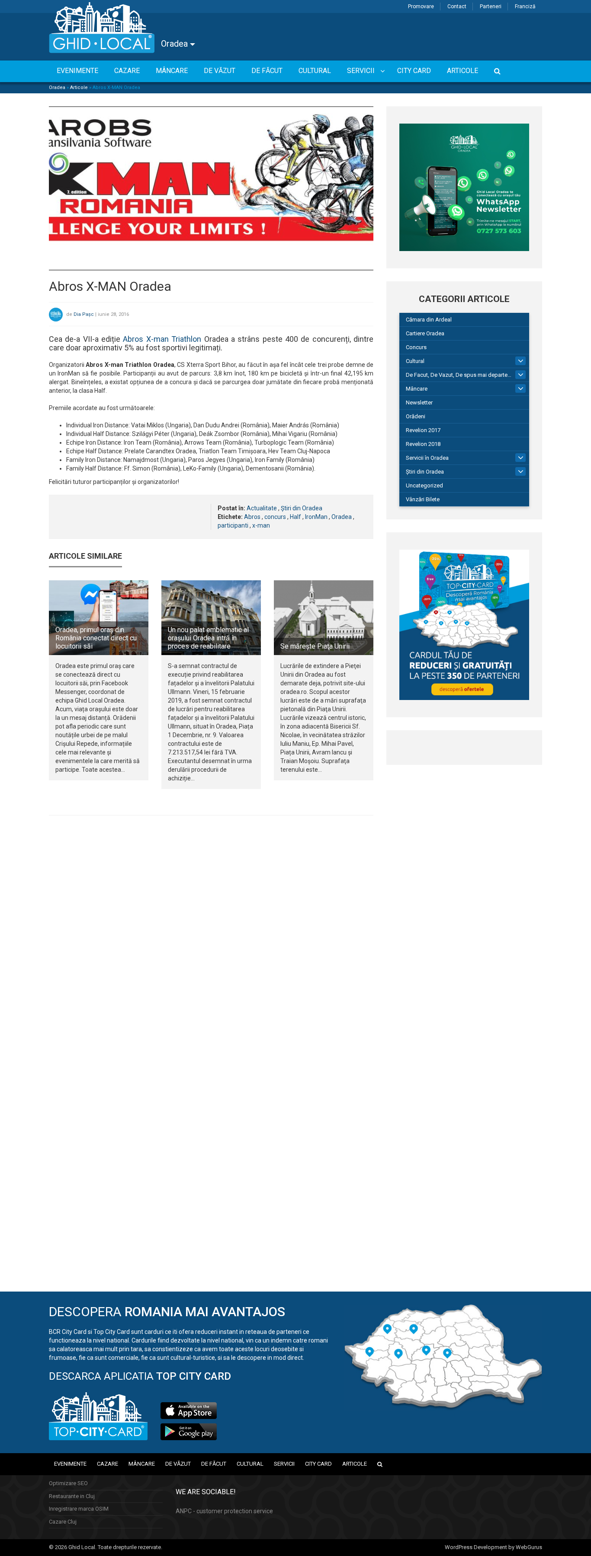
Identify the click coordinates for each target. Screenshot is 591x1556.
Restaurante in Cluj (72, 1496)
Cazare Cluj (63, 1521)
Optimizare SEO (68, 1483)
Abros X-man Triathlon (162, 339)
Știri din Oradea (301, 508)
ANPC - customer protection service (224, 1511)
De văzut (178, 1464)
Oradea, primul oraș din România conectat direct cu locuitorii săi (96, 638)
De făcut (213, 1464)
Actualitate (262, 508)
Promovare (421, 6)
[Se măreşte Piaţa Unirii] (323, 617)
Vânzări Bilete (423, 499)
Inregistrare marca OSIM (79, 1508)
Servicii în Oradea (427, 458)
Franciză (525, 6)
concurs (275, 516)
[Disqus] (211, 941)
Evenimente (70, 1464)
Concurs (416, 347)
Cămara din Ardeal (429, 319)
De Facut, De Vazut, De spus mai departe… (458, 375)
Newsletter (419, 402)
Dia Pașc (84, 314)
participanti (233, 525)
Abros (252, 516)
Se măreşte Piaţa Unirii (315, 646)
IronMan (316, 516)
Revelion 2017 (423, 430)
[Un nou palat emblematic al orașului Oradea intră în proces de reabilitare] (211, 617)
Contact (456, 6)
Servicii (284, 1464)
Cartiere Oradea (425, 333)
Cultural (415, 361)
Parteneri (490, 6)
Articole (79, 87)
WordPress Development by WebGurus (493, 1547)
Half (295, 516)
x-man (261, 525)
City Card (318, 1464)
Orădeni (415, 416)
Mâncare (416, 388)
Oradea (175, 43)
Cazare (107, 1464)
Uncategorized (424, 485)
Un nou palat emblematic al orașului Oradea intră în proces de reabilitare (208, 638)
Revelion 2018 (423, 444)
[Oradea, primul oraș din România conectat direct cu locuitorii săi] (98, 617)
